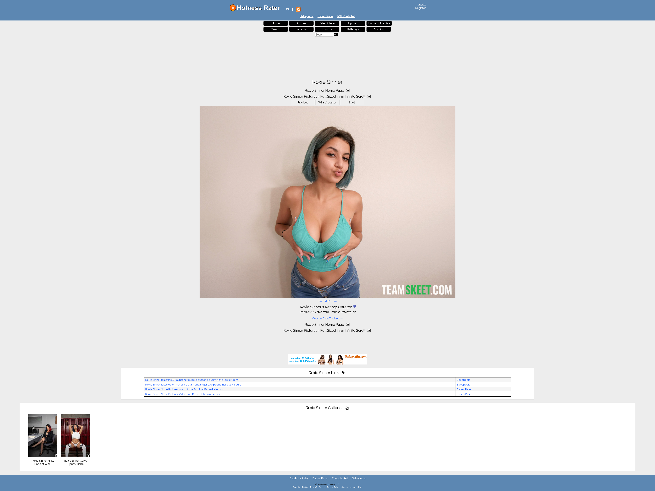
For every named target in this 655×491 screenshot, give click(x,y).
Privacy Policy (333, 487)
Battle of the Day (379, 23)
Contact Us (346, 487)
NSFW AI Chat (346, 16)
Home (276, 23)
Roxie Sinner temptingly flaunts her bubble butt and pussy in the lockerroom (191, 379)
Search (275, 29)
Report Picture (327, 301)
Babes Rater (325, 16)
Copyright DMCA (300, 487)
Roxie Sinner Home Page (325, 90)
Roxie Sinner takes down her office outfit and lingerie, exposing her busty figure (193, 384)
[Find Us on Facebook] (292, 9)
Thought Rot (340, 478)
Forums (327, 29)
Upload (353, 23)
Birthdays (353, 29)
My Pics (379, 29)
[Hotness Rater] (256, 10)
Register (420, 8)
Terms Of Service (317, 487)
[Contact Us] (287, 9)
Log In (422, 4)
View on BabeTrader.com (327, 318)
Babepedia (307, 16)
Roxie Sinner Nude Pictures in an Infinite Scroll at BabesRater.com (184, 389)
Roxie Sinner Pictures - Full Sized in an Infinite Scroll (324, 96)
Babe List (301, 29)
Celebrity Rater (299, 478)
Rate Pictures (327, 23)
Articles (301, 23)
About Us (357, 487)
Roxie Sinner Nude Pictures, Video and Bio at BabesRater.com (182, 394)
